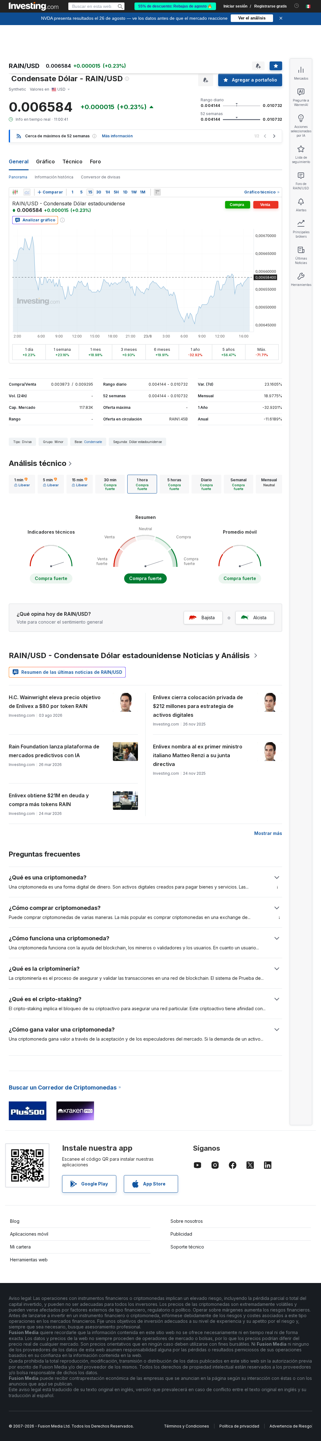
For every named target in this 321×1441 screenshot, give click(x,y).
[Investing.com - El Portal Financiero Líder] (33, 6)
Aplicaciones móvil (29, 1234)
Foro (95, 161)
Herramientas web (29, 1259)
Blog (14, 1221)
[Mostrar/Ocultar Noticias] (157, 192)
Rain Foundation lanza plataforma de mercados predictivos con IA (54, 750)
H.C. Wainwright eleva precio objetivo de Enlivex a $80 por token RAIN (55, 701)
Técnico (72, 161)
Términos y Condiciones (186, 1426)
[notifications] (296, 6)
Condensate (93, 442)
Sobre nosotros (187, 1221)
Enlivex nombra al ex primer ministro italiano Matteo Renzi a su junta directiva (197, 755)
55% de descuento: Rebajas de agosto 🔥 (175, 6)
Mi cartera (20, 1246)
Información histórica (54, 177)
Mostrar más (268, 833)
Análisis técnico (37, 463)
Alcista (259, 617)
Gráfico (45, 161)
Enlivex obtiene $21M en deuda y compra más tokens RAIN (49, 799)
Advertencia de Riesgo (291, 1426)
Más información (117, 136)
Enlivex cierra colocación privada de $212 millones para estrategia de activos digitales (198, 706)
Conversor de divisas (100, 177)
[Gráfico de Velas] (15, 192)
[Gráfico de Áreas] (27, 192)
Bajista (208, 617)
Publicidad (181, 1234)
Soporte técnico (187, 1246)
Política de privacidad (239, 1426)
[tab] (22, 484)
